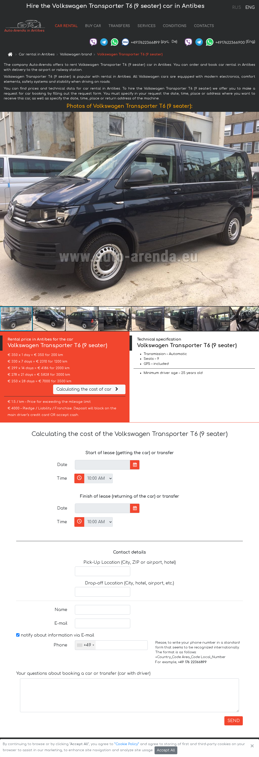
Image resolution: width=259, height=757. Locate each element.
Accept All (166, 750)
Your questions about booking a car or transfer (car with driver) (83, 673)
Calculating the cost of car (84, 389)
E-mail (60, 623)
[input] (102, 465)
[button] (254, 209)
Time (62, 478)
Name (61, 609)
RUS (236, 7)
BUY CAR (93, 26)
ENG (249, 7)
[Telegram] (104, 42)
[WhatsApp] (114, 42)
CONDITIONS (174, 26)
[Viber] (93, 42)
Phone (60, 645)
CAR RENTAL (66, 26)
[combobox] (85, 645)
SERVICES (147, 26)
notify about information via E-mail (56, 635)
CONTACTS (204, 26)
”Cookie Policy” (126, 744)
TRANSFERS (119, 26)
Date (62, 464)
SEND (233, 721)
